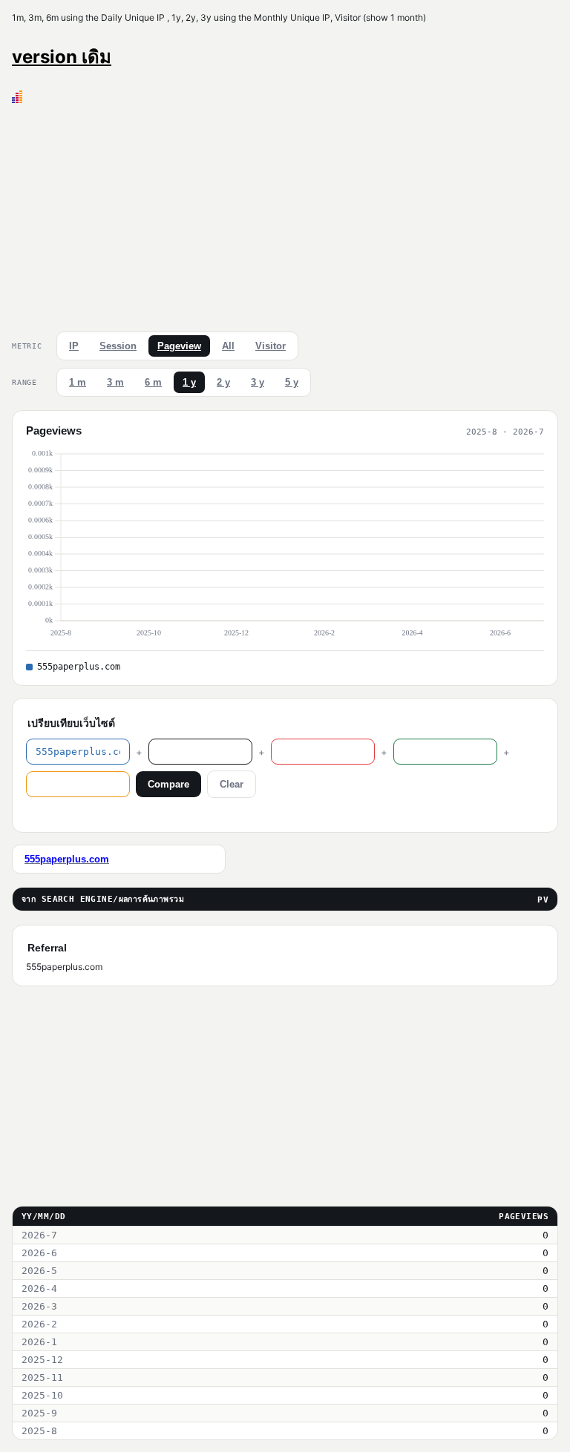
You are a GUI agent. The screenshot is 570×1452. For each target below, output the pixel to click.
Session (118, 346)
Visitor (270, 346)
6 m (153, 382)
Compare (168, 784)
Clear (231, 784)
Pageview (179, 346)
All (228, 346)
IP (74, 346)
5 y (291, 382)
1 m (77, 382)
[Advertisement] (285, 214)
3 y (257, 382)
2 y (223, 382)
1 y (189, 382)
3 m (115, 382)
